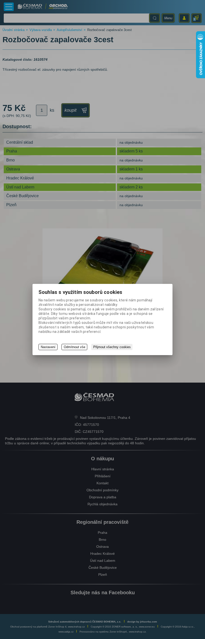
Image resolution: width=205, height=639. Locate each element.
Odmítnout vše (74, 347)
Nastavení (48, 347)
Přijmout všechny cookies (112, 347)
